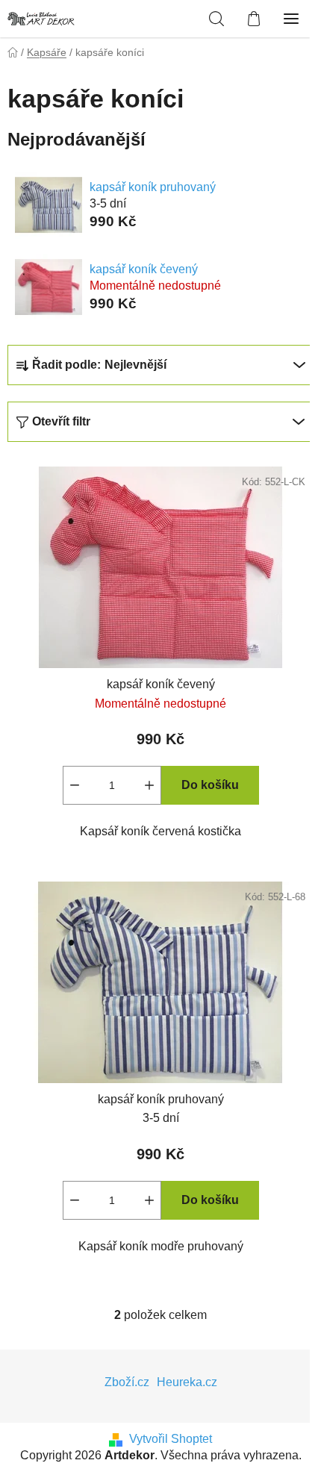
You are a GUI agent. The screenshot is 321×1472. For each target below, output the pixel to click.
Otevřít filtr (61, 421)
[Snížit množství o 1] (74, 785)
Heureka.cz (187, 1382)
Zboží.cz (127, 1382)
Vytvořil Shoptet (170, 1438)
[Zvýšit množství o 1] (149, 785)
